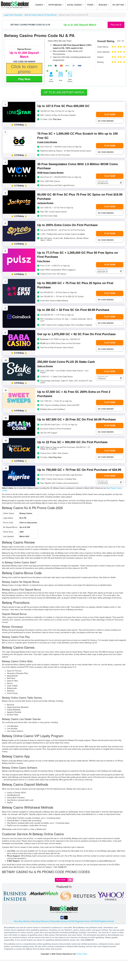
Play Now (24, 79)
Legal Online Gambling (13, 15)
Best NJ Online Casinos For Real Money (40, 15)
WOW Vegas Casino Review (50, 173)
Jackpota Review (45, 203)
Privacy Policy (81, 954)
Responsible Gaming (58, 921)
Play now (115, 24)
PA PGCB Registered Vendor (102, 921)
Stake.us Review (45, 366)
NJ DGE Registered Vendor (79, 921)
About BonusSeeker (22, 921)
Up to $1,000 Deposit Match (64, 92)
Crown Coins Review (47, 142)
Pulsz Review (43, 261)
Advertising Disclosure (40, 921)
